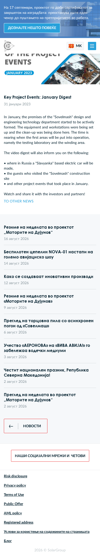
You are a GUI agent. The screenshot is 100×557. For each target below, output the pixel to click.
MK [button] (78, 46)
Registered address (18, 522)
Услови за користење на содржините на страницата (46, 532)
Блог (8, 541)
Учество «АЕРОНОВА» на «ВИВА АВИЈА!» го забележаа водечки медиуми (47, 348)
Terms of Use (14, 495)
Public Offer (13, 504)
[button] (92, 46)
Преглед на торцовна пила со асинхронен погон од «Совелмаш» (49, 323)
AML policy (13, 513)
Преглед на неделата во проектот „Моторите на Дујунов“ (40, 397)
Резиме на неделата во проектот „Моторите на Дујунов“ (39, 230)
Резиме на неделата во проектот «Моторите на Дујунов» (39, 298)
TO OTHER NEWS (19, 201)
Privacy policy (15, 485)
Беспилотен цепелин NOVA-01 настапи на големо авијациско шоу (48, 254)
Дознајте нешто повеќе (32, 28)
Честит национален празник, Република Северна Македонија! (46, 372)
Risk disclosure (15, 476)
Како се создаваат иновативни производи (48, 276)
